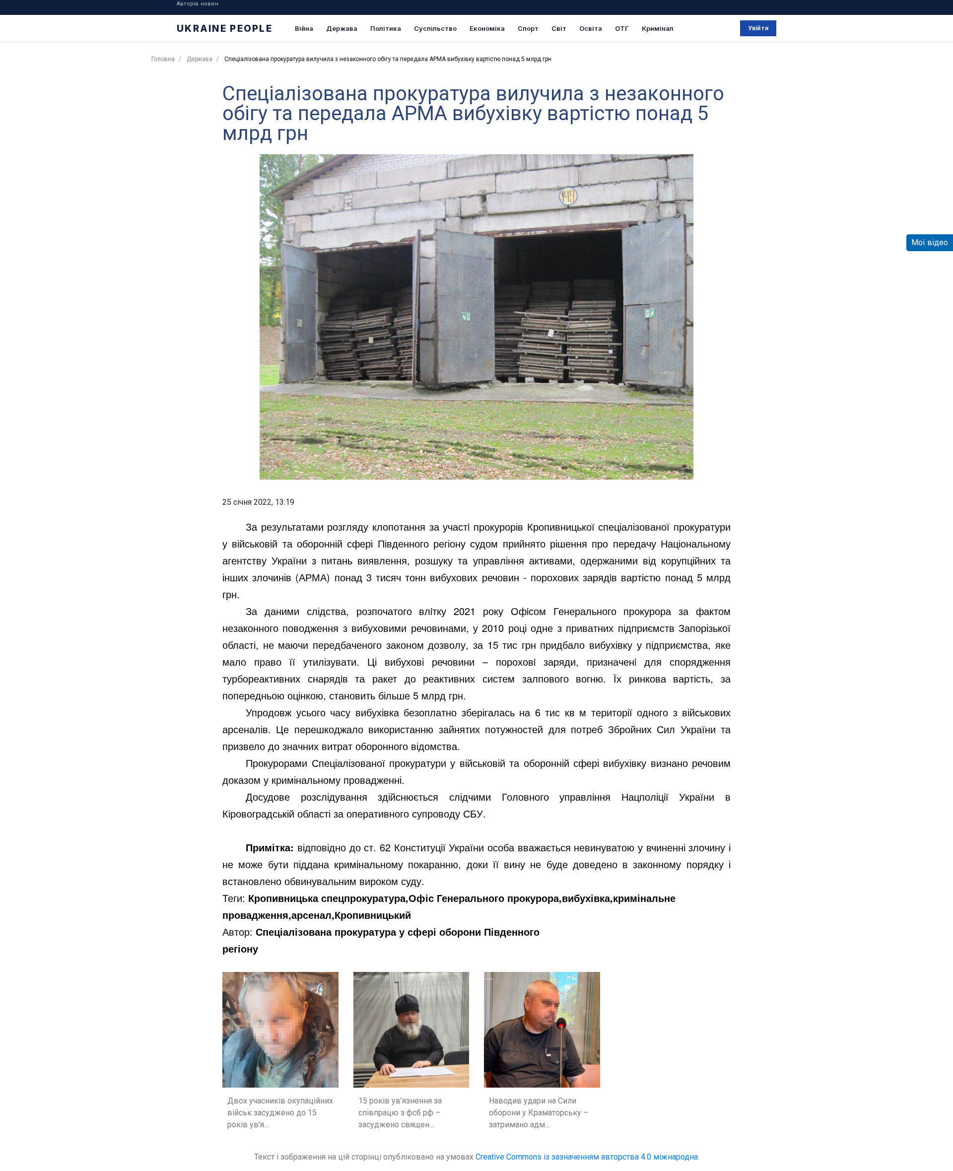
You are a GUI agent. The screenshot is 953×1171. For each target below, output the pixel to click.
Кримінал (658, 28)
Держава (341, 28)
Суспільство (435, 28)
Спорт (528, 28)
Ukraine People (224, 28)
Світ (558, 28)
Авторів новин (197, 3)
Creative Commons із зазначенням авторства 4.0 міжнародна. (587, 1157)
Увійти (758, 28)
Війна (304, 28)
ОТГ (622, 28)
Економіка (487, 28)
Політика (385, 28)
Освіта (590, 28)
